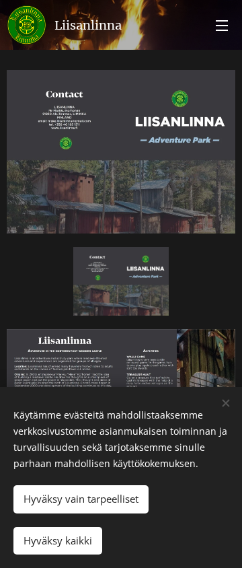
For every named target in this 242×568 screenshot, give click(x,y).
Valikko (221, 24)
